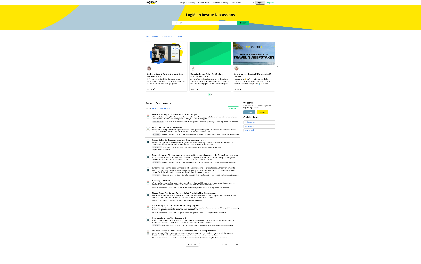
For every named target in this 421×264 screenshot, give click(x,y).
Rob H (196, 122)
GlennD (209, 134)
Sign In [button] (249, 112)
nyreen (182, 213)
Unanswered (259, 130)
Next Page (192, 244)
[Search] (253, 3)
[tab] (209, 94)
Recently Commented (160, 108)
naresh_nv (191, 162)
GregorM (172, 200)
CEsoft (211, 122)
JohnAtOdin (183, 188)
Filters (231, 108)
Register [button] (262, 112)
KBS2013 (194, 147)
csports (182, 238)
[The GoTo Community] (151, 2)
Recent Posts (249, 126)
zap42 (191, 225)
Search (243, 23)
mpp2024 (192, 175)
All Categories (250, 122)
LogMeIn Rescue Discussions (229, 122)
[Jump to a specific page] (237, 244)
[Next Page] (233, 244)
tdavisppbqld (192, 134)
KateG (207, 162)
